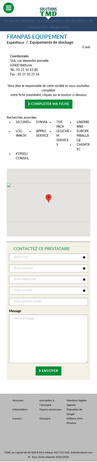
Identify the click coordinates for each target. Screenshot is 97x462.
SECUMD (22, 122)
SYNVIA (41, 122)
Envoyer (49, 371)
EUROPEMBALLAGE (83, 136)
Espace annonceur (50, 409)
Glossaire (44, 418)
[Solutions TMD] (48, 11)
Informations (20, 409)
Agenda (71, 405)
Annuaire (17, 400)
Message (15, 311)
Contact (17, 418)
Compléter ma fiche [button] (49, 104)
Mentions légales (76, 400)
